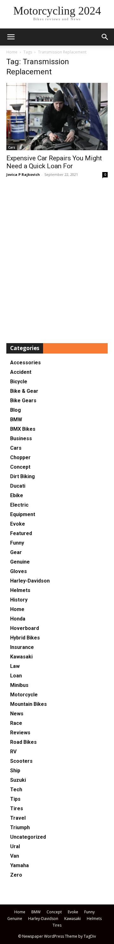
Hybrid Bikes (25, 638)
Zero (16, 875)
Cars (11, 147)
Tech (16, 790)
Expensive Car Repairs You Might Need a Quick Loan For (54, 162)
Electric (19, 505)
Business (21, 438)
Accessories (25, 363)
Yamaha (19, 865)
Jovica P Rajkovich (23, 174)
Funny (17, 543)
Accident (20, 372)
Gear (16, 552)
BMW (16, 419)
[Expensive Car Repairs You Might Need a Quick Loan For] (57, 116)
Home (11, 52)
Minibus (19, 685)
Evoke (17, 524)
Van (14, 856)
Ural (15, 846)
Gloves (18, 571)
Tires (16, 808)
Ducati (17, 486)
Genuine (20, 562)
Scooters (21, 761)
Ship (15, 771)
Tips (15, 799)
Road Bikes (23, 742)
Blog (15, 410)
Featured (21, 533)
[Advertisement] (57, 261)
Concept (20, 467)
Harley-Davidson (30, 581)
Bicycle (18, 382)
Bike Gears (23, 401)
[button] (105, 37)
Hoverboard (24, 628)
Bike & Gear (24, 391)
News (16, 714)
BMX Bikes (22, 429)
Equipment (22, 514)
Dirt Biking (22, 476)
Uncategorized (28, 837)
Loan (16, 676)
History (19, 600)
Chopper (20, 457)
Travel (18, 818)
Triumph (20, 827)
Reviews (20, 733)
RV (13, 752)
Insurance (22, 647)
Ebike (16, 495)
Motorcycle (24, 695)
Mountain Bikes (28, 704)
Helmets (20, 590)
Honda (17, 619)
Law (15, 666)
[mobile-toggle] (11, 37)
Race (16, 723)
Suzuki (18, 780)
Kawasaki (21, 657)
